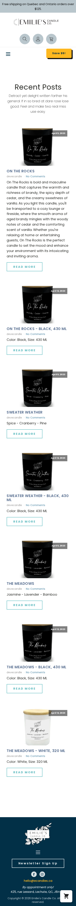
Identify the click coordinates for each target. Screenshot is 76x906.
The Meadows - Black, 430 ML (36, 667)
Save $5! (59, 53)
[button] (66, 896)
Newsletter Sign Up (38, 863)
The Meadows (20, 583)
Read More (24, 267)
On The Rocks (20, 171)
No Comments (35, 176)
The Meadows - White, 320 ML (36, 751)
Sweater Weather (25, 412)
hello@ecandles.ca (38, 881)
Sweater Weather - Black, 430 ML (38, 498)
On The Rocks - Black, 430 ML (37, 329)
